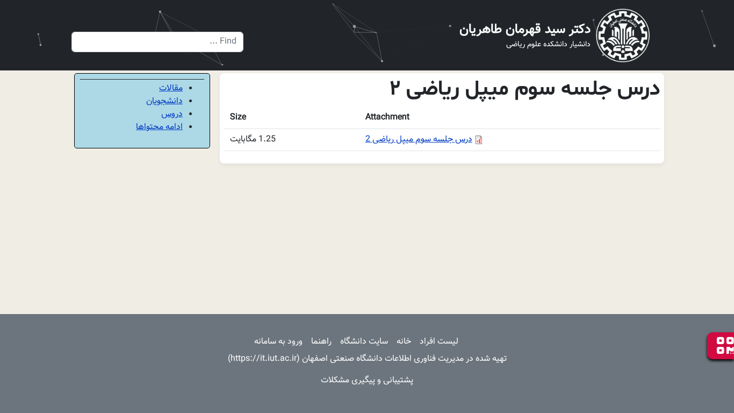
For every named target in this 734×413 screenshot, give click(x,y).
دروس (172, 114)
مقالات (171, 88)
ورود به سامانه (278, 341)
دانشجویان (164, 101)
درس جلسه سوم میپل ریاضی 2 (418, 139)
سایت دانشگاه (364, 341)
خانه (404, 341)
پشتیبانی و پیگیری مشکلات (367, 380)
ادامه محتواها (159, 127)
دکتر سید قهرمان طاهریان (525, 29)
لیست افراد (439, 341)
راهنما (321, 341)
